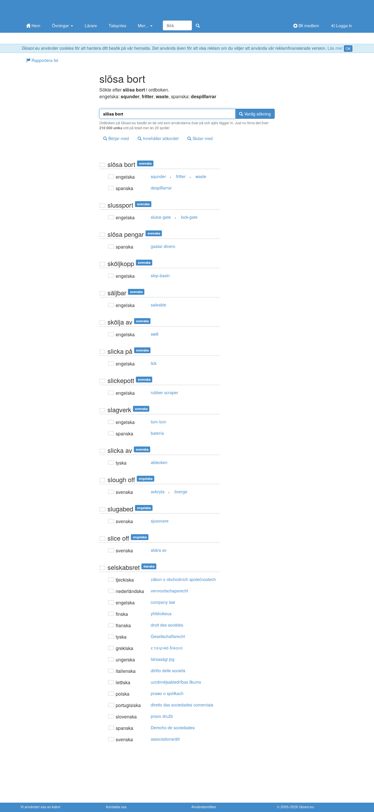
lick (154, 363)
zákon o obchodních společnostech (183, 579)
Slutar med (202, 138)
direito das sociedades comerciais (182, 705)
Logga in (343, 25)
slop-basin (160, 275)
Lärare (91, 25)
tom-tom (158, 422)
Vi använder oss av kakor (40, 806)
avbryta (158, 491)
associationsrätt (165, 739)
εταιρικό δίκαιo (167, 648)
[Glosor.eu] (51, 9)
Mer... (144, 25)
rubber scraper (164, 392)
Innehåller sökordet (160, 138)
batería (157, 433)
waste (200, 176)
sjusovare (160, 521)
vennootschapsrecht (169, 591)
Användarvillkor (203, 806)
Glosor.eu (306, 806)
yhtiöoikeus (161, 613)
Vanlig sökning (257, 114)
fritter (181, 176)
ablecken (159, 462)
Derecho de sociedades (173, 727)
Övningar (61, 25)
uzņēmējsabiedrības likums (176, 682)
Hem (35, 25)
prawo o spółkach (167, 693)
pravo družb (162, 716)
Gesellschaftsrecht (168, 636)
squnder (158, 176)
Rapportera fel (44, 60)
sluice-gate (161, 217)
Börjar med (118, 138)
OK (348, 48)
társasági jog (162, 659)
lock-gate (189, 217)
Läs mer (335, 48)
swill (154, 334)
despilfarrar (161, 188)
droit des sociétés (167, 625)
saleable (158, 305)
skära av (159, 550)
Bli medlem (308, 25)
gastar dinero (163, 246)
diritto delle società (168, 670)
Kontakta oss (116, 806)
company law (163, 602)
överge (180, 491)
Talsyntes (117, 25)
